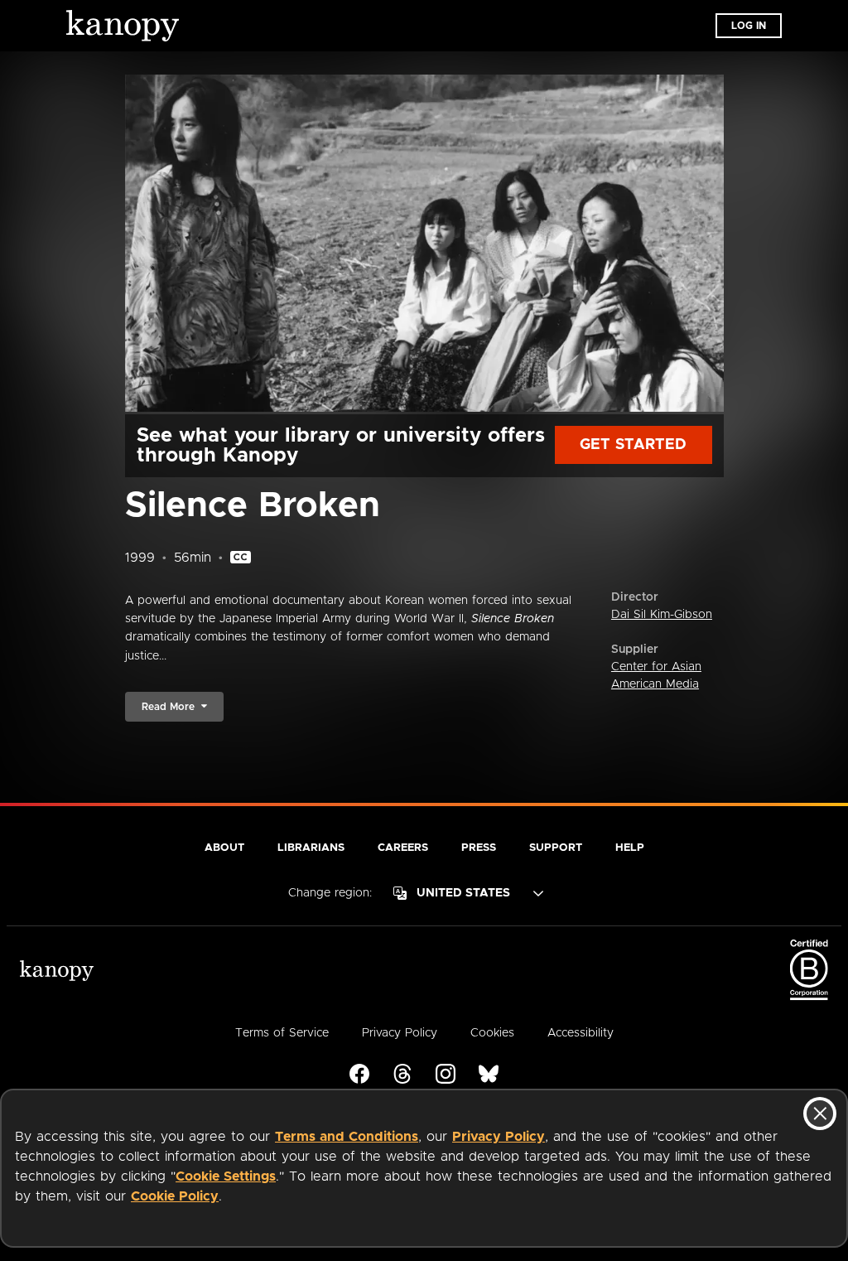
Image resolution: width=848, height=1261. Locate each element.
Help (629, 848)
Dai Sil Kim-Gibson (661, 615)
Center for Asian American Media (656, 675)
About (224, 848)
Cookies (492, 1033)
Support (555, 848)
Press (478, 848)
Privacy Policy (498, 1136)
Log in (748, 26)
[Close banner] (820, 1113)
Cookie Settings (226, 1176)
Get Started (633, 444)
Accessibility (580, 1033)
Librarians (310, 848)
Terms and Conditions (346, 1136)
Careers (403, 848)
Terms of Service (282, 1033)
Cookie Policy (175, 1196)
